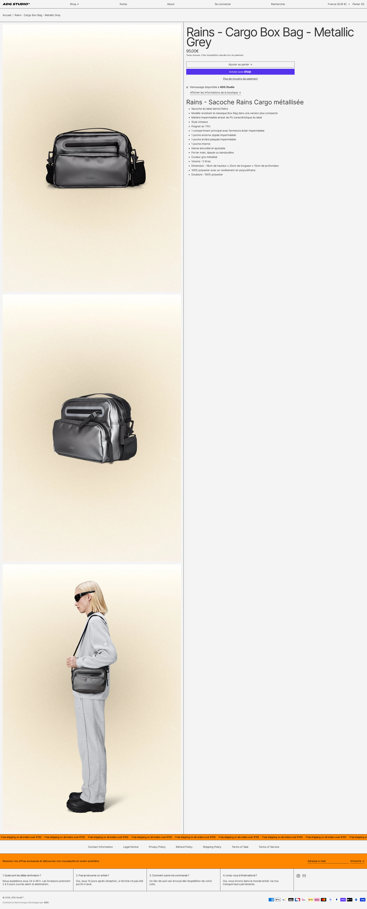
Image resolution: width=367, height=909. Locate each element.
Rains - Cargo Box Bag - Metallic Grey (37, 15)
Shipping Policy (212, 846)
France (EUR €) (337, 4)
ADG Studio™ (17, 897)
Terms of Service (269, 846)
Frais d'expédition (209, 55)
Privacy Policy (157, 846)
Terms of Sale (240, 846)
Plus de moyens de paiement (240, 78)
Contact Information (100, 846)
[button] (278, 4)
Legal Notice (130, 846)
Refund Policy (184, 846)
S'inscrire (355, 861)
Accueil (7, 15)
